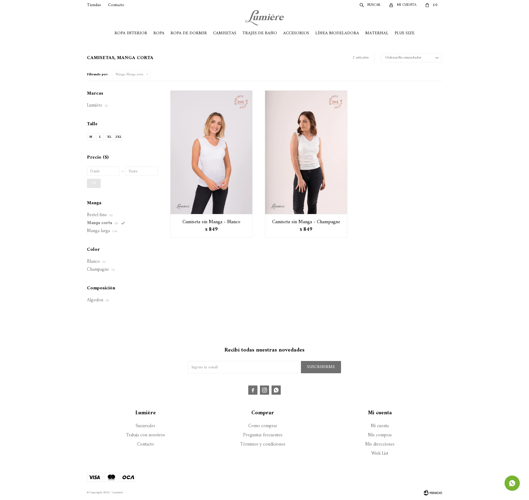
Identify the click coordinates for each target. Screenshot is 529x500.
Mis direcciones (380, 444)
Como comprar (262, 426)
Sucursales (145, 426)
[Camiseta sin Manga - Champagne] (306, 152)
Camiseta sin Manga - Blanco (211, 222)
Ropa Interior (130, 33)
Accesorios (296, 33)
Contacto (116, 5)
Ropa (158, 33)
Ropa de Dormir (189, 33)
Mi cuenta (380, 426)
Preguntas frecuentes (263, 435)
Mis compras (380, 435)
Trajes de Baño (259, 33)
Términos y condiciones (262, 444)
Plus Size (405, 33)
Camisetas (224, 33)
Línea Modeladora (337, 33)
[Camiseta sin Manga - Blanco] (211, 152)
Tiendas (94, 5)
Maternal (376, 33)
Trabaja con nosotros (145, 435)
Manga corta (129, 74)
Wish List (379, 453)
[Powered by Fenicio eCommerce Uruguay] (433, 492)
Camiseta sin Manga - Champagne (306, 222)
